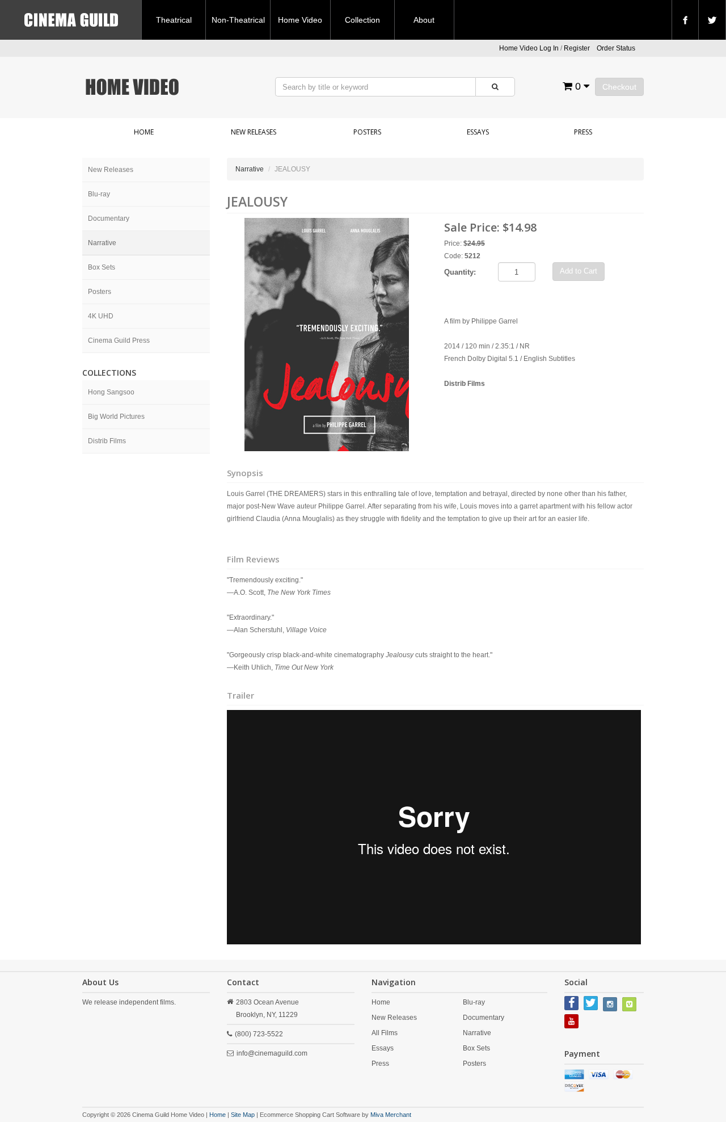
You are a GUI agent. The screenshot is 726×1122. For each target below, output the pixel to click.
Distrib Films (107, 441)
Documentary (108, 218)
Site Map (243, 1114)
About (423, 19)
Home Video (300, 19)
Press (583, 132)
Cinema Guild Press (119, 340)
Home (144, 132)
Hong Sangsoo (111, 392)
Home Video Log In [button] (529, 48)
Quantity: (460, 272)
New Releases (253, 132)
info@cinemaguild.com (272, 1053)
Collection (362, 19)
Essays (478, 132)
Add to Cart (578, 271)
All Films (385, 1033)
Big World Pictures (116, 417)
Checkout (619, 86)
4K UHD (100, 316)
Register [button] (577, 48)
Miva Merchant (390, 1114)
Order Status (616, 48)
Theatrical (174, 19)
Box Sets (101, 267)
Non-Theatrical (238, 19)
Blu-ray (99, 194)
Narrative (102, 243)
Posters (367, 132)
